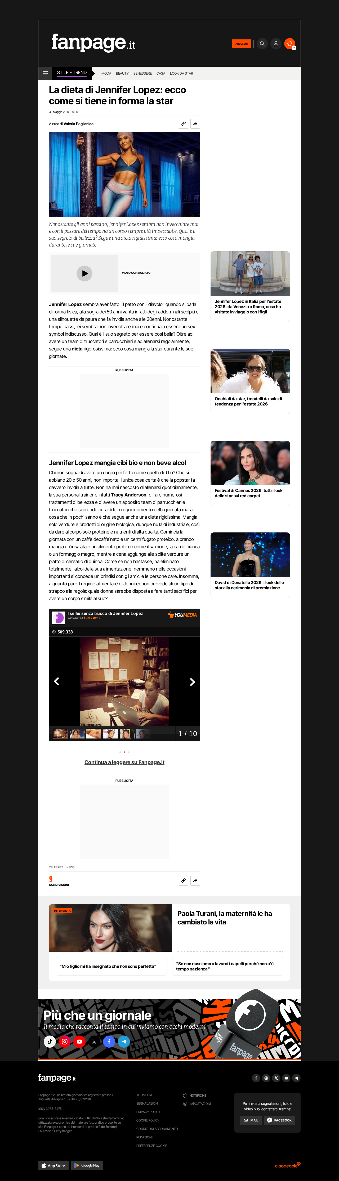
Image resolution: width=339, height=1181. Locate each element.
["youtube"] (79, 1042)
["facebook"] (109, 1042)
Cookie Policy (147, 1120)
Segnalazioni (147, 1103)
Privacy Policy (148, 1112)
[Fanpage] (56, 1078)
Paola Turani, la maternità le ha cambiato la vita (224, 917)
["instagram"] (65, 1042)
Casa (161, 73)
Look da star (181, 73)
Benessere (142, 73)
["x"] (94, 1042)
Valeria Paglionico (78, 123)
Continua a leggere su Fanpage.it (124, 762)
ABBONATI (241, 43)
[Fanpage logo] (86, 43)
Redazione (144, 1137)
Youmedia (144, 1095)
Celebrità (56, 867)
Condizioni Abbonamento (157, 1129)
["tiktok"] (50, 1042)
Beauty (122, 73)
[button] (195, 124)
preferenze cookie (151, 1146)
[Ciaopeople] (288, 1167)
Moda (106, 73)
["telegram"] (124, 1042)
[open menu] (45, 73)
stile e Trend (72, 72)
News (70, 867)
